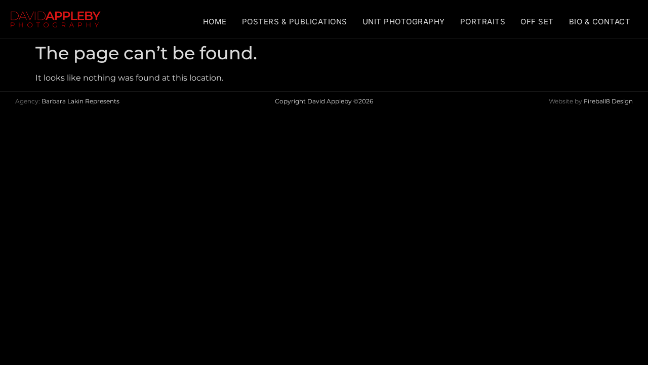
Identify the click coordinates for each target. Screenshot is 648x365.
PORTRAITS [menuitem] (483, 21)
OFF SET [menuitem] (537, 21)
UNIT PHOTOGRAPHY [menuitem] (403, 21)
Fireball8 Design (608, 101)
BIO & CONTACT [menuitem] (600, 21)
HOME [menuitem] (215, 21)
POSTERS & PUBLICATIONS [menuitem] (294, 21)
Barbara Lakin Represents (80, 101)
